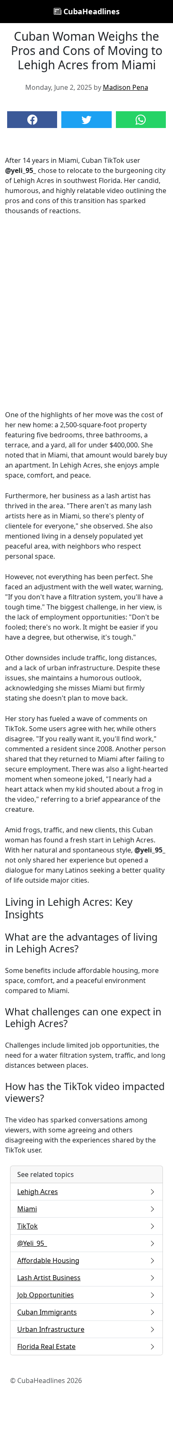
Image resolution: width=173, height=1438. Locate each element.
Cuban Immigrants (47, 1312)
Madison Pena (125, 87)
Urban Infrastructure (50, 1329)
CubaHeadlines (90, 11)
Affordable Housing (48, 1260)
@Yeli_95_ (32, 1243)
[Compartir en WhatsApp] (141, 119)
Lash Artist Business (49, 1277)
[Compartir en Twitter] (86, 119)
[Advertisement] (86, 312)
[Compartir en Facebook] (32, 119)
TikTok (27, 1226)
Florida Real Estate (46, 1346)
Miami (27, 1208)
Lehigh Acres (37, 1191)
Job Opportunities (45, 1294)
